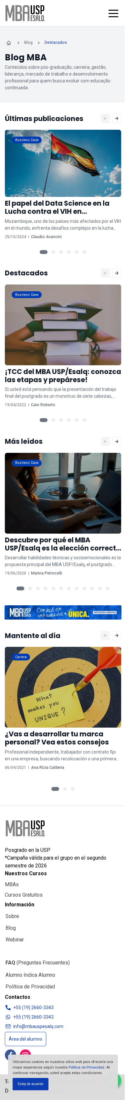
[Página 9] (84, 588)
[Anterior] (105, 118)
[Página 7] (69, 588)
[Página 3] (61, 252)
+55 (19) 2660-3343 (33, 1007)
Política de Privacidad (86, 1067)
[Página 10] (92, 588)
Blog (10, 928)
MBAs (12, 884)
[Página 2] (53, 252)
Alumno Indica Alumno (30, 975)
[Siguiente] (116, 118)
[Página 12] (108, 588)
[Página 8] (77, 588)
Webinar (14, 940)
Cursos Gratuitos (24, 895)
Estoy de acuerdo (30, 1084)
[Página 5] (77, 252)
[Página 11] (100, 588)
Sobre (12, 916)
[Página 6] (84, 252)
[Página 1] (43, 252)
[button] (113, 13)
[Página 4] (69, 252)
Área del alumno (25, 1039)
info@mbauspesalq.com (38, 1026)
